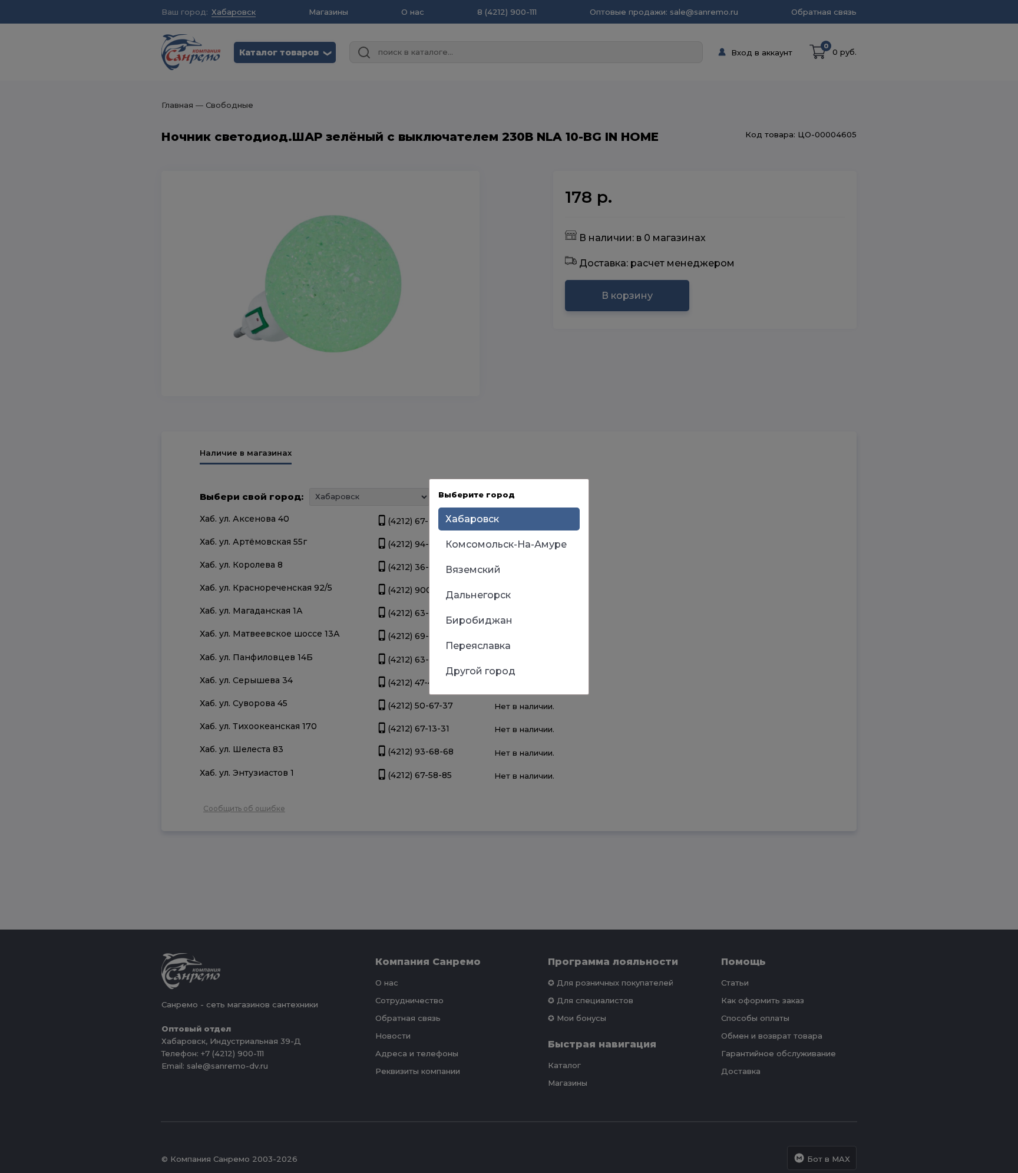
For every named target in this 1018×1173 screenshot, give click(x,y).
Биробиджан (479, 620)
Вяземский (473, 569)
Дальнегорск (478, 595)
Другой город (480, 671)
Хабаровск (472, 519)
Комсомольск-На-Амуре (506, 544)
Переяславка (478, 645)
